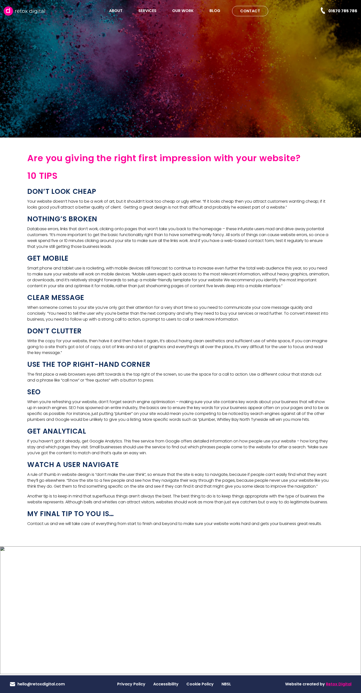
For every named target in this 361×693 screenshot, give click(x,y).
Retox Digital (338, 684)
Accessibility (166, 684)
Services (147, 11)
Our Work (183, 11)
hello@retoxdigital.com (41, 684)
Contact (250, 11)
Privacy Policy (131, 684)
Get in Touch (46, 639)
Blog (214, 11)
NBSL (226, 684)
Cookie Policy (200, 684)
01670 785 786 (342, 11)
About (116, 11)
